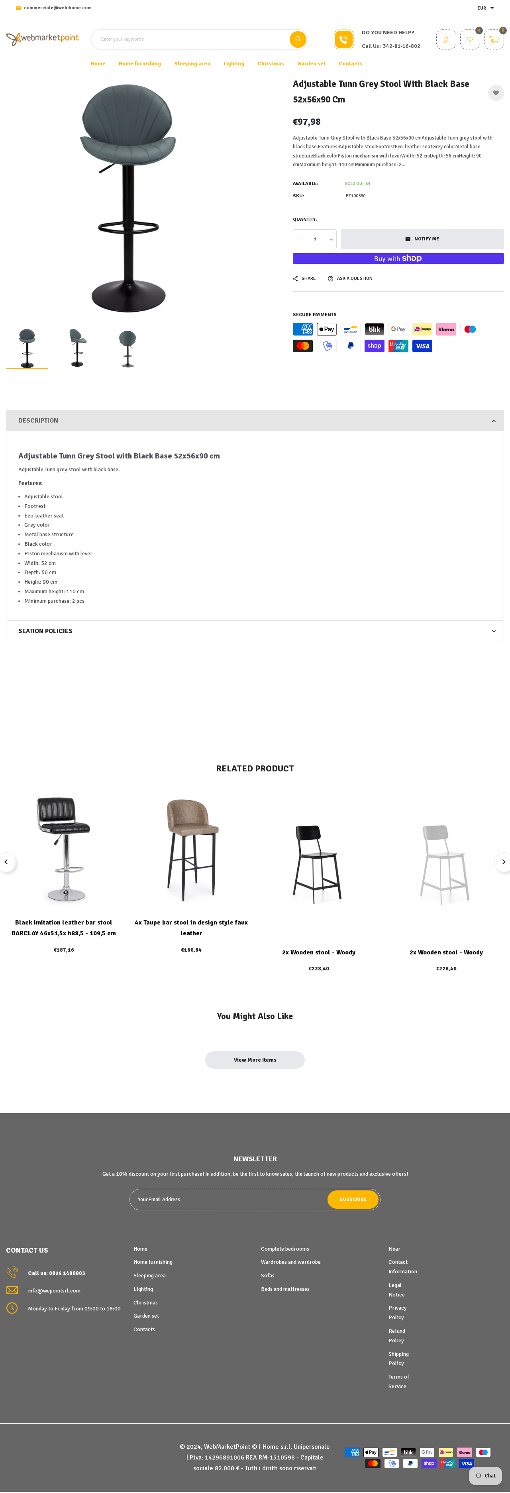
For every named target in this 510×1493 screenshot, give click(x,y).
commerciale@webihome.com (58, 8)
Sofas (268, 1275)
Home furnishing (153, 1262)
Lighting (143, 1289)
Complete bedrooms (285, 1248)
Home (98, 63)
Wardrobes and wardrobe (291, 1262)
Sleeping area (149, 1275)
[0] (470, 40)
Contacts (350, 63)
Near (394, 1248)
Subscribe (353, 1199)
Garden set (146, 1315)
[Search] (298, 39)
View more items (255, 1059)
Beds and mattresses (285, 1289)
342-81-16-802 (401, 46)
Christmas (145, 1302)
